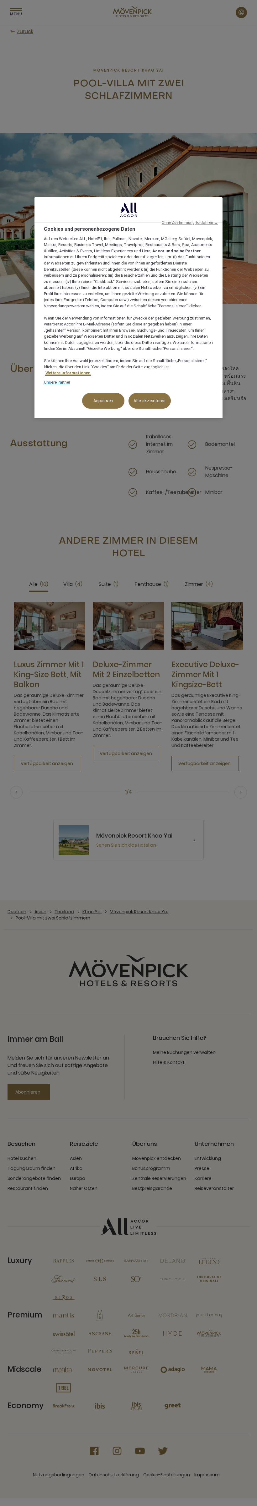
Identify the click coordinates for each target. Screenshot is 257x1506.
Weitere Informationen (68, 372)
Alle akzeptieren (149, 400)
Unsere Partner (57, 382)
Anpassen (103, 400)
